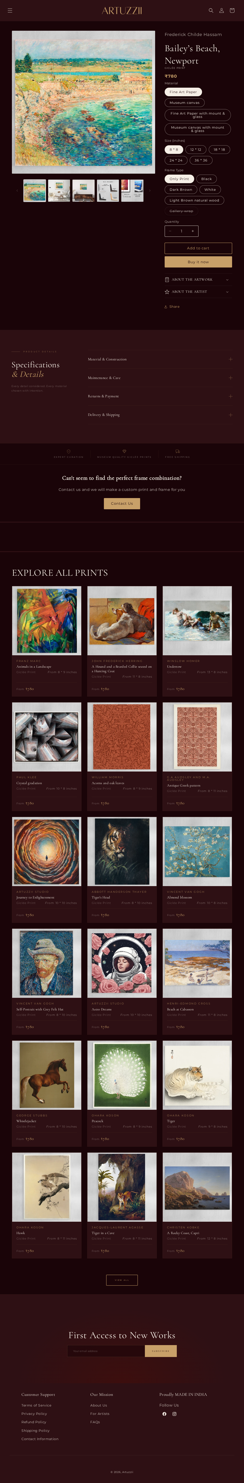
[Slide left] (17, 190)
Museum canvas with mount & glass (197, 129)
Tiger (171, 1121)
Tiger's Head (101, 897)
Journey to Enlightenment (35, 897)
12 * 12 (195, 149)
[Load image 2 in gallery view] (59, 191)
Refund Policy (33, 1422)
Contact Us (122, 503)
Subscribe (161, 1351)
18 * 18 (219, 149)
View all (122, 1280)
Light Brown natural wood (194, 200)
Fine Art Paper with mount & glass (198, 115)
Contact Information (39, 1439)
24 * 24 (176, 160)
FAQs (95, 1422)
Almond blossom (179, 897)
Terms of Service (36, 1405)
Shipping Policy (35, 1430)
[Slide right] (150, 190)
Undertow (174, 666)
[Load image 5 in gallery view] (132, 191)
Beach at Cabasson (180, 1009)
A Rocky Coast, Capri (183, 1233)
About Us (98, 1405)
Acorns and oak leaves (108, 783)
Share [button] (174, 306)
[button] (10, 10)
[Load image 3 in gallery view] (83, 191)
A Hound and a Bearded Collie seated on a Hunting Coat (122, 668)
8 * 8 (174, 149)
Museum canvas (185, 103)
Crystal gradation (29, 783)
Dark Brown (181, 189)
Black (206, 179)
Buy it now (198, 262)
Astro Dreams (102, 1009)
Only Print (179, 179)
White (210, 189)
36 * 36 (201, 160)
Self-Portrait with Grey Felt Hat (40, 1009)
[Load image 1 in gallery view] (35, 191)
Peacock (97, 1121)
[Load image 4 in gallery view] (108, 191)
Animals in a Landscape (33, 666)
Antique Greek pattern (183, 785)
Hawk (20, 1233)
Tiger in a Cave (103, 1233)
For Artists (100, 1414)
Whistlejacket (26, 1121)
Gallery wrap (184, 212)
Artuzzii (127, 1472)
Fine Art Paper (183, 92)
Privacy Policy (34, 1414)
